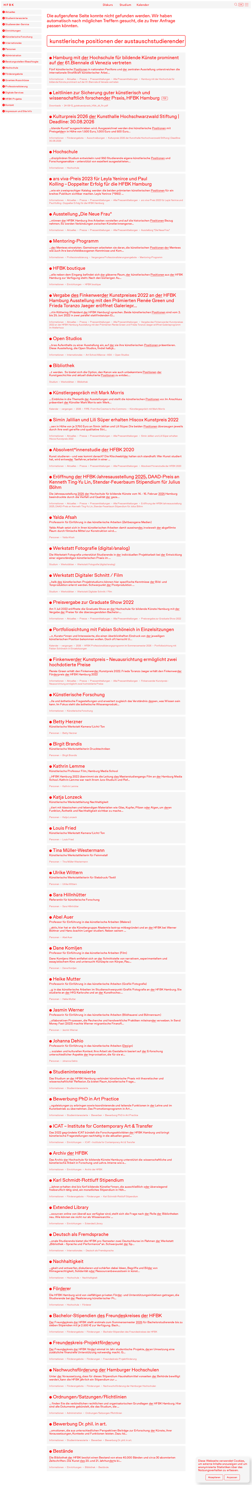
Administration (13, 55)
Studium (125, 5)
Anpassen (232, 1477)
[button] (3, 12)
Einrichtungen (13, 30)
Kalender (143, 5)
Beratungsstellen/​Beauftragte (21, 61)
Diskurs (108, 5)
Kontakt (9, 105)
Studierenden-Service (17, 24)
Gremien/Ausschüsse (17, 80)
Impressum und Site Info (18, 111)
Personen (10, 49)
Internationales (13, 43)
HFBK (9, 5)
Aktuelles (10, 12)
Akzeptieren (214, 1477)
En (241, 4)
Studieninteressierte (16, 18)
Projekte (13, 99)
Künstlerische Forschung (18, 37)
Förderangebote (14, 74)
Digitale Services (14, 92)
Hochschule (11, 68)
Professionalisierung (16, 86)
